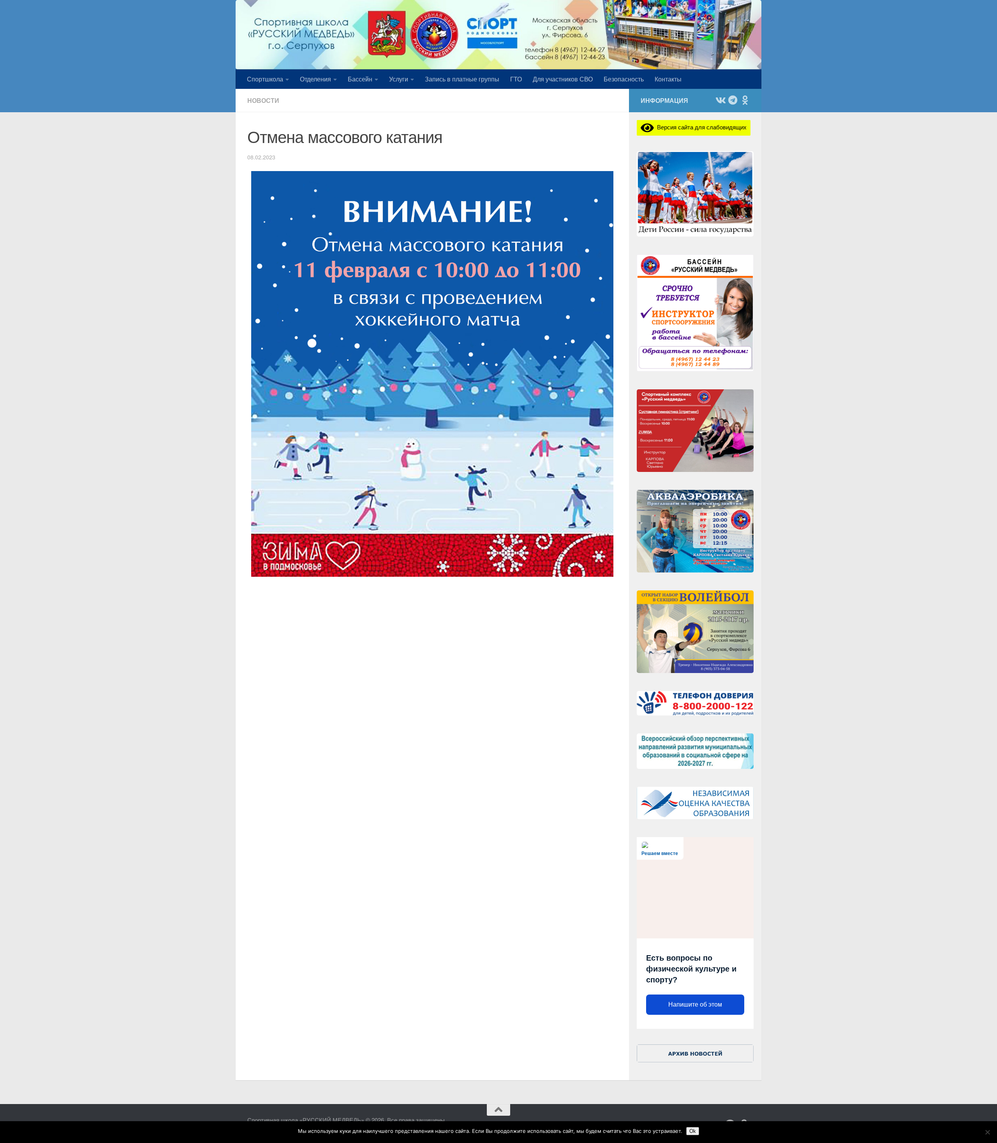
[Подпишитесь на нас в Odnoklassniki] (745, 100)
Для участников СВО (563, 78)
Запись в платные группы (462, 78)
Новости (263, 100)
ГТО (516, 78)
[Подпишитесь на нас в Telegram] (732, 100)
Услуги (398, 78)
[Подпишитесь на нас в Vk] (720, 100)
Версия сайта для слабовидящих (700, 127)
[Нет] (987, 1132)
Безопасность (624, 78)
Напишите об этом (695, 1004)
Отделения (315, 78)
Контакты (668, 78)
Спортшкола (265, 78)
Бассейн (360, 78)
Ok (692, 1131)
